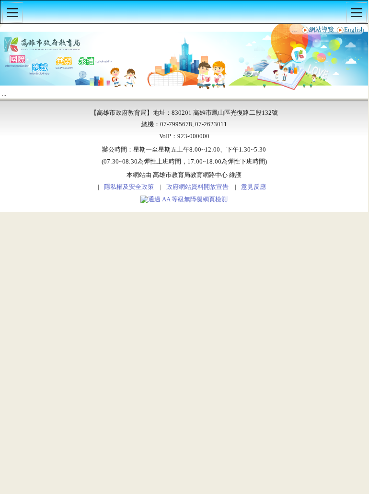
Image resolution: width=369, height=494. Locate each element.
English (354, 29)
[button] (12, 12)
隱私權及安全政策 (129, 187)
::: (294, 29)
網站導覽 (321, 29)
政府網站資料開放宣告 (197, 187)
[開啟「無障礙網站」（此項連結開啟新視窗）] (184, 199)
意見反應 (253, 187)
